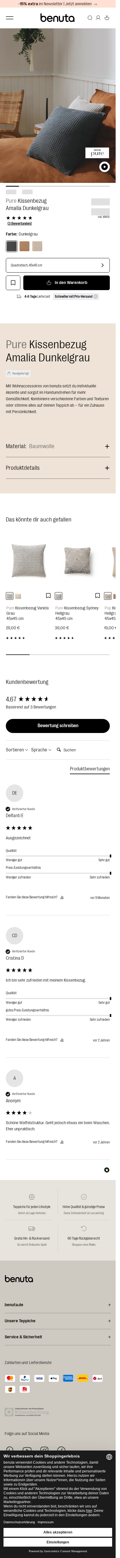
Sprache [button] (39, 750)
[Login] (98, 18)
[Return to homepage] (57, 17)
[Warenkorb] (107, 18)
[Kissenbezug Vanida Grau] (29, 560)
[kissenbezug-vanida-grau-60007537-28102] (10, 596)
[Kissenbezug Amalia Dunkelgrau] (12, 246)
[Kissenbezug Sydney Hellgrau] (78, 560)
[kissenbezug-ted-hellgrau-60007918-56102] (108, 596)
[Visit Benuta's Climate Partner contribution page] (28, 1412)
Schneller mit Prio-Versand (73, 296)
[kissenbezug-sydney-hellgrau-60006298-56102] (58, 596)
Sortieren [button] (15, 750)
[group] (58, 699)
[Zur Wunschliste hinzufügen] (13, 282)
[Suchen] (90, 18)
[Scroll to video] (104, 167)
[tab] (90, 770)
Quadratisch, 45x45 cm (26, 265)
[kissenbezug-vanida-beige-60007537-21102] (18, 596)
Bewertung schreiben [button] (58, 725)
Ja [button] (61, 897)
